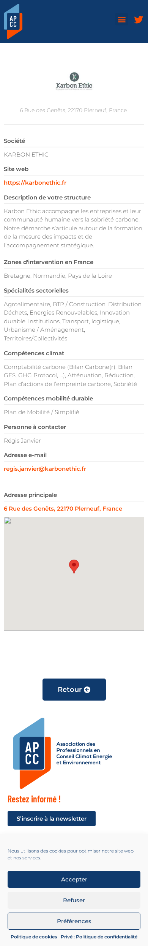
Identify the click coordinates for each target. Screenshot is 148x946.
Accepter (74, 879)
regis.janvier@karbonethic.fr (45, 468)
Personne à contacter (35, 426)
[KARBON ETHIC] (74, 81)
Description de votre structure (47, 197)
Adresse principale (30, 494)
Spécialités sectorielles (36, 290)
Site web (16, 168)
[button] (121, 19)
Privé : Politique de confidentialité (99, 937)
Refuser (74, 900)
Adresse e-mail (25, 455)
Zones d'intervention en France (48, 262)
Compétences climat (34, 353)
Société (14, 140)
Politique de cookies (34, 937)
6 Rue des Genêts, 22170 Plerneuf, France (63, 508)
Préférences (74, 921)
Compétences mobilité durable (48, 398)
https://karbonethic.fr (35, 182)
